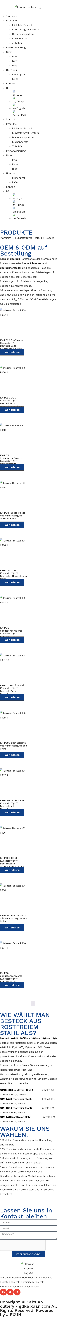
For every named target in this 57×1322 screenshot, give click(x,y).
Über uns (11, 70)
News (9, 52)
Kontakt (10, 83)
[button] (3, 1292)
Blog (14, 65)
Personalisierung (16, 47)
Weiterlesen (12, 352)
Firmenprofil (19, 74)
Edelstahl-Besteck (22, 25)
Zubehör (17, 43)
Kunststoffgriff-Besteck (25, 29)
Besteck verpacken (23, 34)
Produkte (11, 20)
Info (14, 56)
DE (7, 88)
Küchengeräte (20, 38)
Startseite (11, 16)
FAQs (15, 79)
